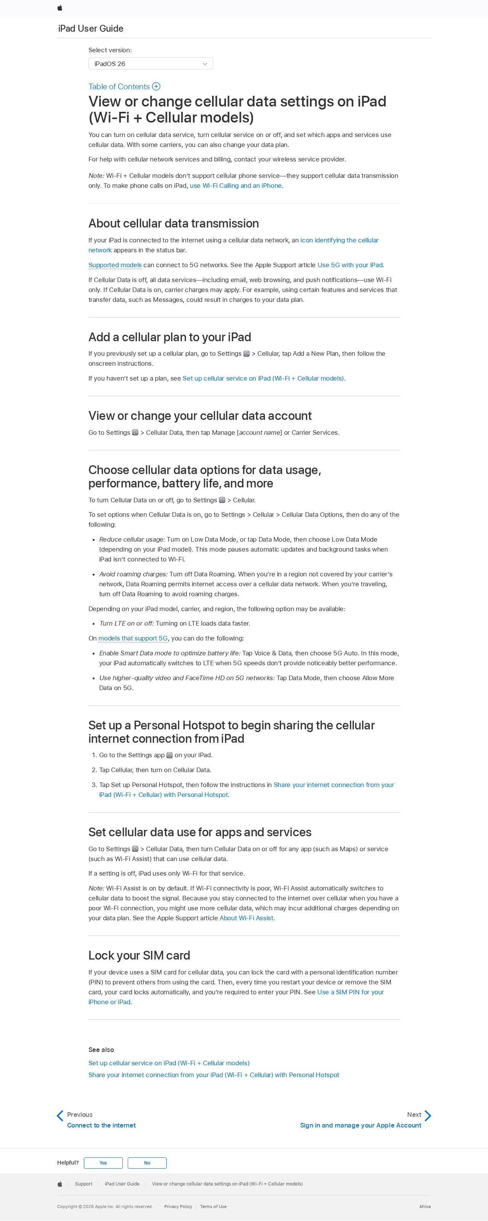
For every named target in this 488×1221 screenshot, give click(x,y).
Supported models (115, 265)
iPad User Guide (91, 28)
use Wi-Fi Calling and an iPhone (236, 185)
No (147, 1163)
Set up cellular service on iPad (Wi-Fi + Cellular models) (263, 378)
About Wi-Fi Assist (246, 918)
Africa (425, 1206)
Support (83, 1184)
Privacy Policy (178, 1206)
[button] (124, 86)
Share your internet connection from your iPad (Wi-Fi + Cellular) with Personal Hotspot (213, 1075)
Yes (103, 1163)
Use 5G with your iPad (350, 265)
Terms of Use (213, 1206)
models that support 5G (132, 638)
